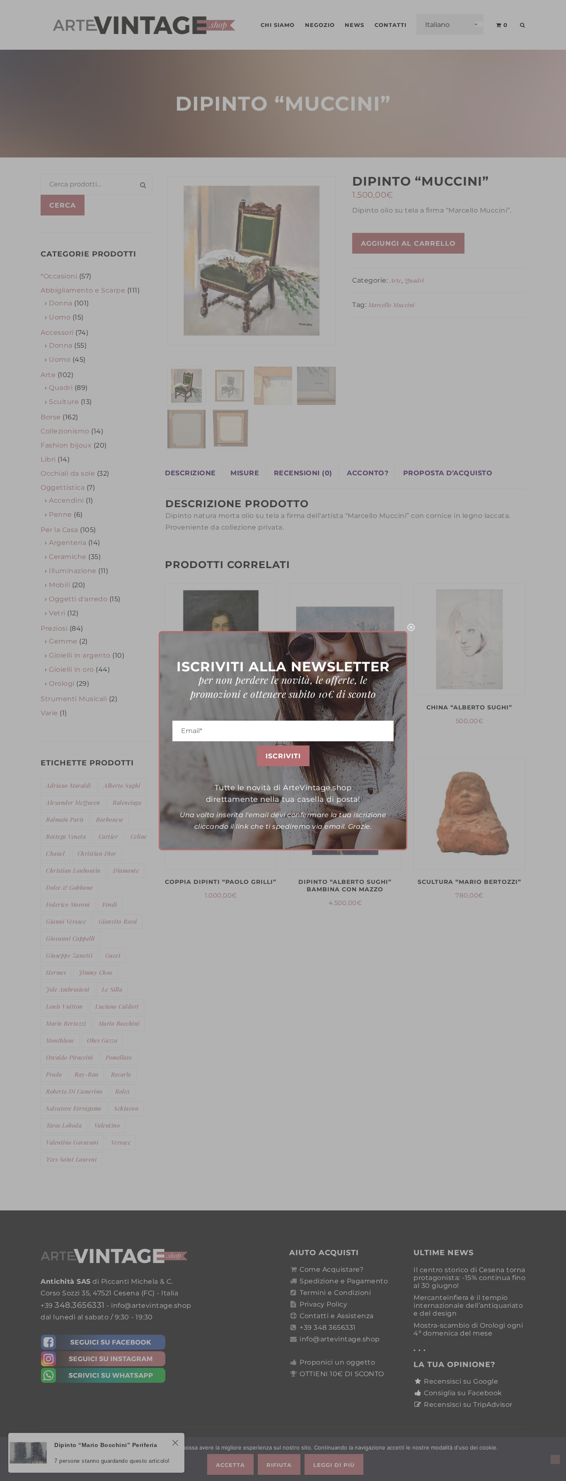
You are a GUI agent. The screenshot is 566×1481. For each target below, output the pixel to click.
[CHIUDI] (411, 627)
